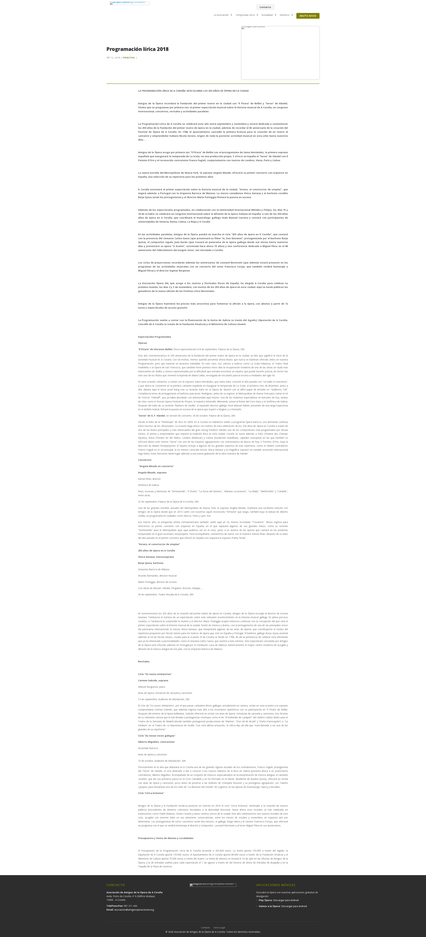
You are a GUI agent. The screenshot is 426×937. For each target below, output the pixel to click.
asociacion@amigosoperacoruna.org (134, 909)
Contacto (265, 7)
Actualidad (267, 15)
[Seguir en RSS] (317, 7)
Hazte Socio (308, 15)
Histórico (284, 15)
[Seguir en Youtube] (303, 7)
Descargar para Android (286, 900)
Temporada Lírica (245, 15)
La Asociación (221, 15)
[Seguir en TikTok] (310, 7)
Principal (129, 57)
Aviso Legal (219, 927)
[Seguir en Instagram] (289, 7)
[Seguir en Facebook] (282, 7)
